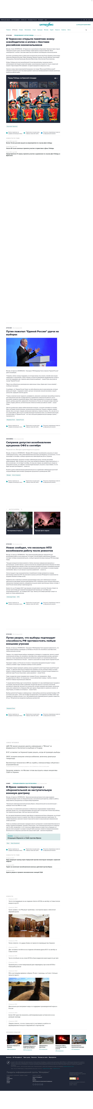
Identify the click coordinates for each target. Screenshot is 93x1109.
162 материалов (43, 1049)
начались (15, 212)
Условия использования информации (77, 1082)
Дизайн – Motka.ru (73, 1084)
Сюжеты (63, 30)
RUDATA (34, 1080)
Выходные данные (73, 1083)
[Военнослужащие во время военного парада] (23, 84)
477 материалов (76, 1049)
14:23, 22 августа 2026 (17, 544)
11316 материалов (11, 1049)
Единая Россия (20, 419)
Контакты (8, 1057)
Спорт (34, 30)
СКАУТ (8, 1080)
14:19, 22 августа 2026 (17, 328)
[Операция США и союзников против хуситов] (62, 1043)
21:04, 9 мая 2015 (37, 35)
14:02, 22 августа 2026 (17, 634)
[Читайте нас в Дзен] (33, 1084)
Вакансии (34, 1057)
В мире (21, 30)
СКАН (34, 1078)
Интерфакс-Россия (32, 19)
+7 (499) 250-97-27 (56, 1068)
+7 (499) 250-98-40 (46, 1068)
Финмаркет (40, 19)
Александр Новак (11, 252)
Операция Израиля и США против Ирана (25, 783)
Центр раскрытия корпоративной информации (42, 1081)
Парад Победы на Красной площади (22, 78)
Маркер (8, 1081)
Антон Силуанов (16, 475)
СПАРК (8, 1077)
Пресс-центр (26, 1057)
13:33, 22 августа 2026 (42, 783)
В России (14, 30)
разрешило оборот (31, 198)
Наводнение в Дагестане (43, 1046)
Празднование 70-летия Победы (23, 35)
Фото (69, 30)
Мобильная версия (5, 19)
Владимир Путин (11, 419)
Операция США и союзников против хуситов (60, 1047)
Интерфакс (46, 24)
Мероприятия (52, 1057)
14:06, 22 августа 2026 (19, 439)
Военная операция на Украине (13, 1046)
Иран (8, 843)
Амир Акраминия (15, 843)
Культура (39, 30)
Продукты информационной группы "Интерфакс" (28, 1072)
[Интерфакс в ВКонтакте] (38, 1084)
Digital (51, 30)
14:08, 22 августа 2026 (19, 166)
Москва (46, 30)
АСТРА (8, 1082)
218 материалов (59, 1051)
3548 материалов (27, 1050)
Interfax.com (24, 19)
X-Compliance (9, 1078)
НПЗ (18, 252)
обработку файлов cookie (68, 1066)
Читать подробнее (51, 208)
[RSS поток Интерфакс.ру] (40, 1084)
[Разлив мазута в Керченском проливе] (79, 1043)
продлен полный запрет (34, 242)
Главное (8, 30)
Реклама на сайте (43, 1057)
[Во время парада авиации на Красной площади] (33, 84)
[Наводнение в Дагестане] (46, 1043)
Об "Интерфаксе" (15, 19)
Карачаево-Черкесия (12, 126)
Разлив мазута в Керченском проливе (78, 1046)
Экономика (28, 30)
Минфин (9, 475)
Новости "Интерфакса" (37, 1077)
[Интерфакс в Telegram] (36, 1084)
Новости (57, 30)
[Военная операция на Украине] (14, 1043)
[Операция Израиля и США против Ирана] (30, 1044)
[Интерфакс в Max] (42, 1084)
